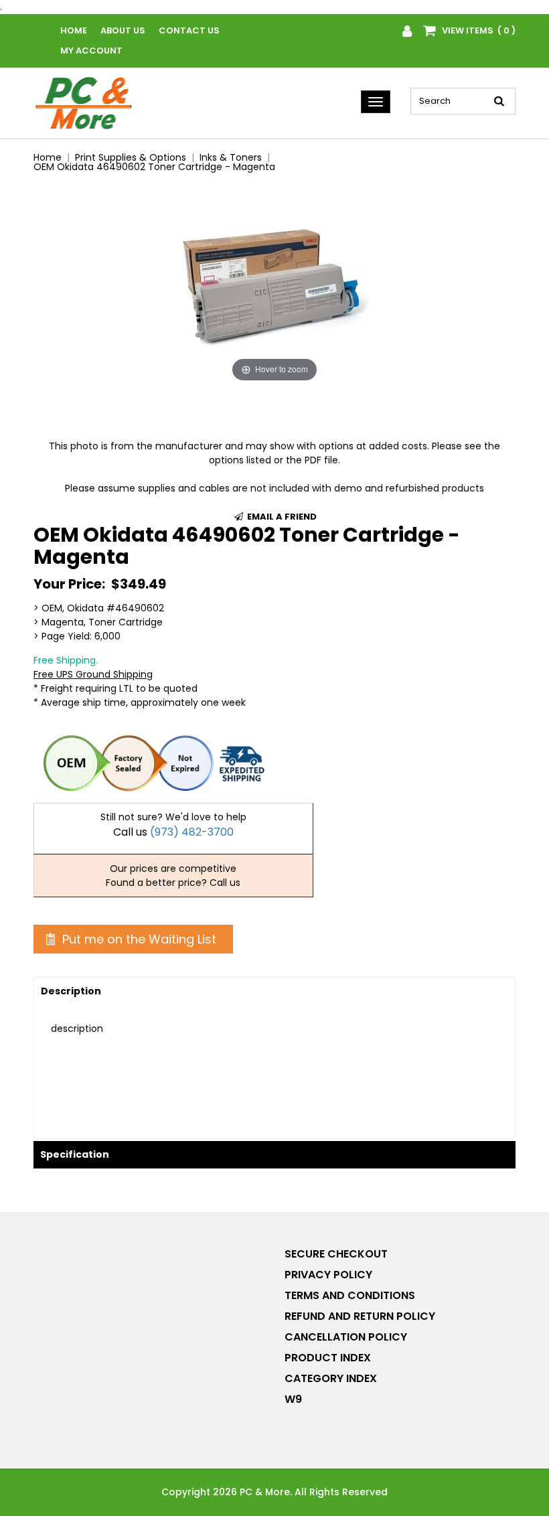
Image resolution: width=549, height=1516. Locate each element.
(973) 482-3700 (192, 832)
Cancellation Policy (346, 1337)
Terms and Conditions (350, 1295)
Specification (74, 1154)
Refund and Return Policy (360, 1316)
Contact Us (189, 30)
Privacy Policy (328, 1274)
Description (71, 991)
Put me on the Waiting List (137, 939)
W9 (293, 1399)
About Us (122, 30)
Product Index (328, 1357)
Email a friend (281, 516)
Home (73, 30)
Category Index (331, 1378)
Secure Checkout (336, 1254)
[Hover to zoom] (274, 284)
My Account (91, 50)
